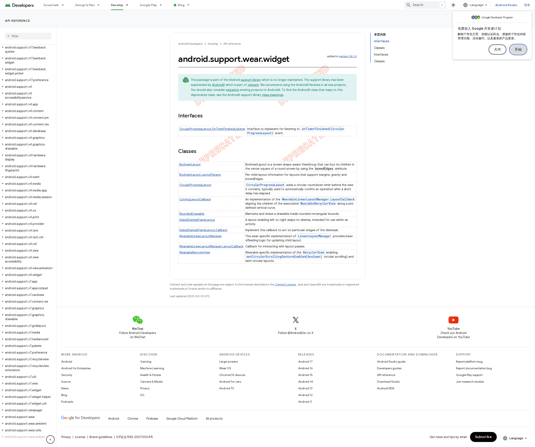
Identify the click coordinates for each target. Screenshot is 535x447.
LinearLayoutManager (314, 236)
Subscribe (483, 437)
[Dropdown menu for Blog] (190, 5)
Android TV (226, 388)
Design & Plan (85, 5)
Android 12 (305, 395)
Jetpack (253, 85)
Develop (117, 5)
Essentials (51, 5)
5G (142, 395)
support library (251, 80)
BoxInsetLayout (190, 164)
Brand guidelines (100, 437)
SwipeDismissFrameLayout (197, 220)
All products (214, 418)
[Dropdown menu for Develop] (129, 5)
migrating (232, 90)
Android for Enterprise (75, 368)
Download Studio (388, 381)
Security (66, 375)
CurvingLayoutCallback (195, 199)
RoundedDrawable (191, 214)
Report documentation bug (474, 368)
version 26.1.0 (348, 56)
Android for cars (230, 381)
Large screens (228, 361)
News (65, 388)
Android (66, 361)
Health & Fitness (150, 375)
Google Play (148, 5)
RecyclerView (313, 252)
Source (66, 381)
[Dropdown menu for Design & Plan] (100, 5)
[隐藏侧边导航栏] (50, 439)
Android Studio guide (391, 361)
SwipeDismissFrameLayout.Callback (203, 230)
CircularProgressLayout (195, 185)
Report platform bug (469, 361)
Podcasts (67, 402)
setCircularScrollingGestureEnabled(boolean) (284, 257)
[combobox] (425, 5)
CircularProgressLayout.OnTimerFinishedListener (212, 129)
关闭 (497, 49)
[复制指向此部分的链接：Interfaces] (207, 116)
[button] (27, 49)
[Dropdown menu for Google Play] (162, 5)
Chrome (132, 418)
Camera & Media (151, 381)
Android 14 (305, 381)
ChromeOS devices (232, 375)
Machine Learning (152, 368)
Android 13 (305, 388)
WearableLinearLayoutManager (200, 236)
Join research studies (470, 381)
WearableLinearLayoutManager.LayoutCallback (318, 199)
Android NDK (385, 388)
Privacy (145, 388)
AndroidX (218, 85)
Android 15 (305, 375)
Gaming (145, 361)
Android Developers (190, 44)
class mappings (272, 95)
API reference (17, 21)
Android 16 (305, 368)
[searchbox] (28, 36)
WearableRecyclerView (318, 203)
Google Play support (469, 375)
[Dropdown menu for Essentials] (64, 5)
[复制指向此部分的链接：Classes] (200, 151)
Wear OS (225, 368)
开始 (518, 49)
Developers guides (389, 368)
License (80, 437)
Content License (285, 284)
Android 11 (305, 402)
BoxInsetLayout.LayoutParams (200, 175)
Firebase (152, 418)
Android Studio (506, 5)
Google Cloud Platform (181, 418)
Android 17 (305, 361)
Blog (181, 5)
